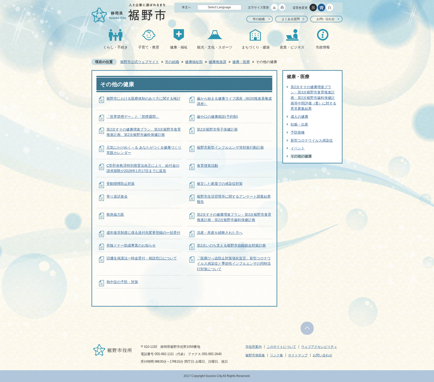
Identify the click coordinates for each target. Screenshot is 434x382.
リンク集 (276, 355)
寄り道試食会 (117, 196)
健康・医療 (241, 62)
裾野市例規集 (255, 355)
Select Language (219, 7)
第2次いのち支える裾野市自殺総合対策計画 (231, 245)
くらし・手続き (115, 47)
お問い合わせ (325, 19)
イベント (298, 148)
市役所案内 (253, 347)
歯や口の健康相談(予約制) (217, 117)
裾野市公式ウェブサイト (139, 62)
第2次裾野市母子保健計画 (217, 129)
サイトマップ (298, 355)
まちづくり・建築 (256, 47)
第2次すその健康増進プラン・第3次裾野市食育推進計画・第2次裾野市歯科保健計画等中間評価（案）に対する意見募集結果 (313, 98)
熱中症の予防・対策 (122, 282)
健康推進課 (217, 62)
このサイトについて (281, 347)
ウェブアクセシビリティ (319, 347)
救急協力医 (115, 214)
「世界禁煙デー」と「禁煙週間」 (132, 117)
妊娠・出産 (299, 124)
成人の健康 (299, 117)
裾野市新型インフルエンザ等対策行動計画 (230, 147)
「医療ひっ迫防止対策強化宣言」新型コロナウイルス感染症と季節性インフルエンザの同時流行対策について (234, 263)
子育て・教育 (148, 47)
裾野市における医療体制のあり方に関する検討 (143, 98)
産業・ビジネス (292, 47)
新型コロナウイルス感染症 (312, 140)
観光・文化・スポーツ (214, 47)
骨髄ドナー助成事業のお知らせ (131, 245)
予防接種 (298, 132)
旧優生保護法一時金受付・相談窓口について (141, 258)
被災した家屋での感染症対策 (220, 184)
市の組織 (259, 19)
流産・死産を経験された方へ (220, 233)
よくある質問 (291, 19)
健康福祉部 (194, 62)
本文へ (186, 7)
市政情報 (323, 47)
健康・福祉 (179, 47)
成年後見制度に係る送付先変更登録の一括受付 (143, 233)
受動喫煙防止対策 (120, 184)
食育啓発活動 (207, 165)
